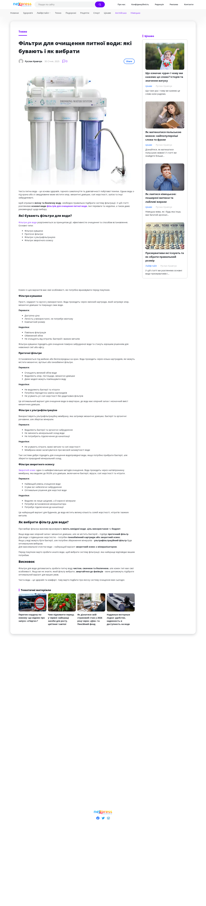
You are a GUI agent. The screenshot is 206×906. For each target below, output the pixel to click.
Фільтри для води (28, 222)
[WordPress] (108, 818)
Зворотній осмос (27, 470)
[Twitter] (103, 818)
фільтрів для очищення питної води (67, 206)
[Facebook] (98, 818)
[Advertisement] (77, 265)
